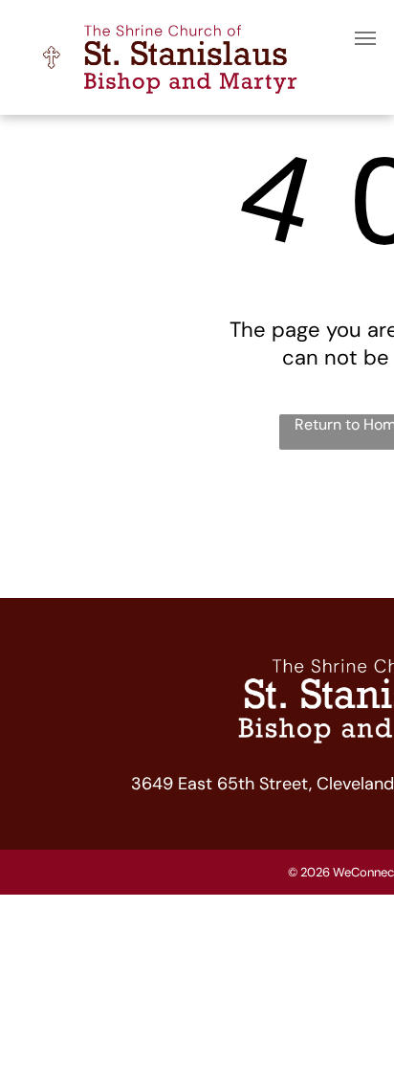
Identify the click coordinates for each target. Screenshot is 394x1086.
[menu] (365, 38)
